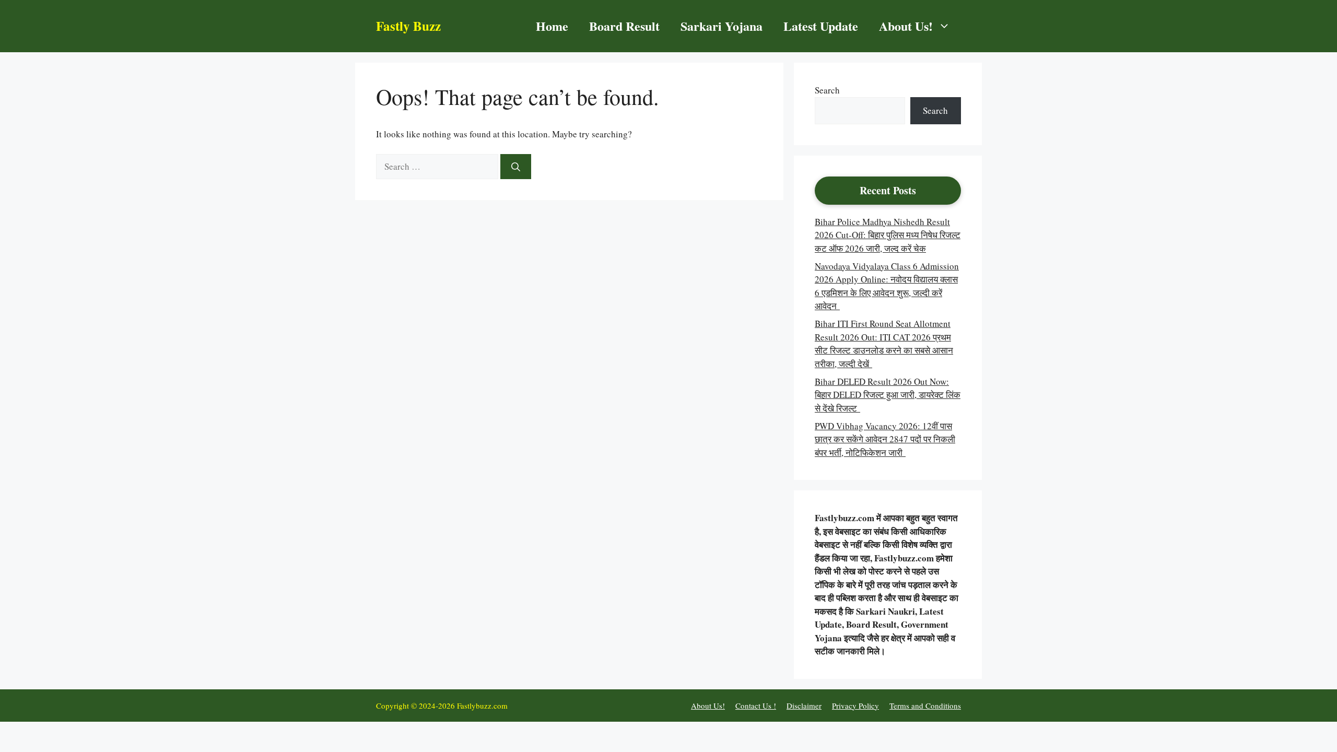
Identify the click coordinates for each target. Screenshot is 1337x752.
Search (827, 90)
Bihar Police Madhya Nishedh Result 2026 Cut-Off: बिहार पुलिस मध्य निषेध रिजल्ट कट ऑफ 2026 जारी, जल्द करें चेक (887, 235)
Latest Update (820, 26)
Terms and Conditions (925, 705)
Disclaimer (804, 705)
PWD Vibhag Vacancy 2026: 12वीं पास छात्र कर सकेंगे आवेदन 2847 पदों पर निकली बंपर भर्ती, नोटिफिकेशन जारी (885, 439)
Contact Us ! (755, 705)
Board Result (624, 26)
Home (552, 26)
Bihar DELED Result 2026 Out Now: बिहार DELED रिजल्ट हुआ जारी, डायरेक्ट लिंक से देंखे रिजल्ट (887, 394)
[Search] (515, 166)
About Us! (906, 26)
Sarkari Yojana (722, 26)
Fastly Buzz (408, 26)
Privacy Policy (855, 705)
